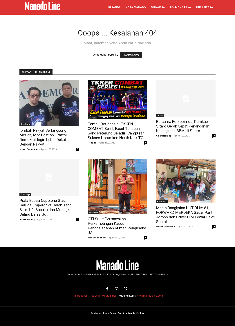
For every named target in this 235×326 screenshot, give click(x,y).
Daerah (92, 117)
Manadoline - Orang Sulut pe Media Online (119, 313)
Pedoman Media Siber (103, 295)
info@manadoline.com (149, 295)
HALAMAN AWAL (131, 55)
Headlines (25, 124)
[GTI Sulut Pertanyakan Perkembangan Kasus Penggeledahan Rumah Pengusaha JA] (117, 186)
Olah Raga (25, 194)
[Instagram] (116, 289)
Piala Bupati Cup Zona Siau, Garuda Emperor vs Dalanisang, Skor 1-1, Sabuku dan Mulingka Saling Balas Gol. (45, 207)
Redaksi (92, 142)
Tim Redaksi (79, 295)
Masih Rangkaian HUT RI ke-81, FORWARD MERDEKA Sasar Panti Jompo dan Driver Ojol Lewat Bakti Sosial (185, 215)
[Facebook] (107, 289)
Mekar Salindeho (28, 149)
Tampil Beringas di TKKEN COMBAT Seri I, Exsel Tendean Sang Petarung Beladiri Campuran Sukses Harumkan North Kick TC (116, 131)
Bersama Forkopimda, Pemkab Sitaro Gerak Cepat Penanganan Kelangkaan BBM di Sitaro (182, 126)
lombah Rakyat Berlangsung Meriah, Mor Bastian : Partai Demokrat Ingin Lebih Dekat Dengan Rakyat (43, 137)
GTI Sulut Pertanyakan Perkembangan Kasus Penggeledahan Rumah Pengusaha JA (117, 226)
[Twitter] (125, 289)
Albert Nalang (163, 135)
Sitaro (160, 115)
